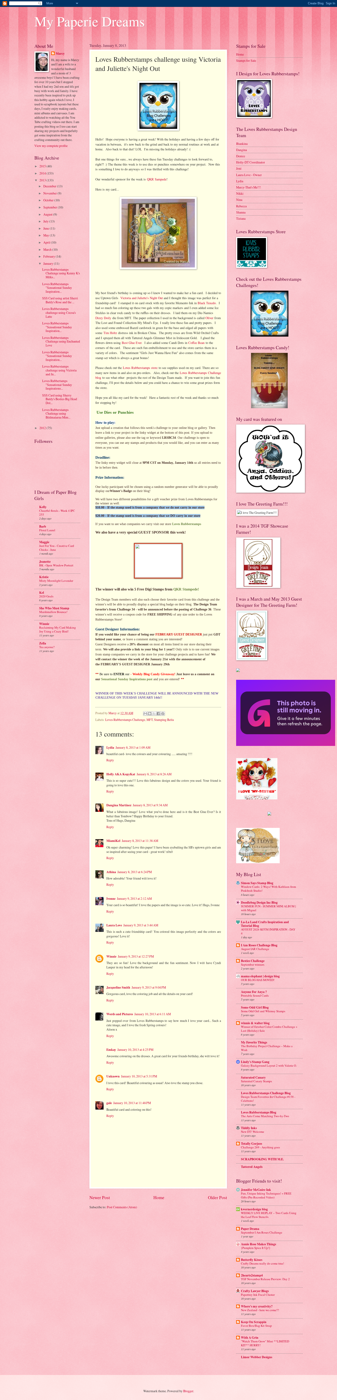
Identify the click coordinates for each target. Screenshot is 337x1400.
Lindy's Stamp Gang (255, 1062)
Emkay (111, 1049)
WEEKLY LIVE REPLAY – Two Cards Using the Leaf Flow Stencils (268, 1215)
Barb (42, 526)
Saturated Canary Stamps (256, 1081)
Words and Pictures (119, 1014)
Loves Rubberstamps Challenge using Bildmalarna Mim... (56, 413)
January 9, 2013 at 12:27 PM (136, 956)
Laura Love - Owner (249, 175)
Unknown (113, 1076)
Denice (240, 156)
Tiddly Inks (249, 1128)
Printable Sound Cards (255, 995)
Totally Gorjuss (251, 1143)
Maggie (44, 542)
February (49, 256)
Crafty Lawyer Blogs (255, 1291)
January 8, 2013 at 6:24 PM (134, 872)
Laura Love (114, 925)
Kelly (43, 507)
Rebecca (241, 206)
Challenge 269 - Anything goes (260, 1147)
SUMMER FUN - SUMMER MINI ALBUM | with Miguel (268, 908)
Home (158, 1197)
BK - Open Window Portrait (56, 565)
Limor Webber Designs (256, 1357)
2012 (43, 428)
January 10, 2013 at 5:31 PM (139, 1076)
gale (109, 1103)
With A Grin (249, 1337)
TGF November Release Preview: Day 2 (265, 1279)
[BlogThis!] (149, 713)
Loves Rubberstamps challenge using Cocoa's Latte (59, 312)
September (50, 207)
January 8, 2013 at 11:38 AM (140, 840)
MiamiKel (113, 840)
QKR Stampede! (186, 589)
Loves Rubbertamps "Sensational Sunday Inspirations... (57, 385)
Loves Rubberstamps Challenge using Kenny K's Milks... (61, 273)
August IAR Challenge (255, 949)
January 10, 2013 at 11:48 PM (132, 1103)
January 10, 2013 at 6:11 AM (152, 1014)
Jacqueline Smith (118, 987)
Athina (111, 872)
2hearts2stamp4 (252, 1275)
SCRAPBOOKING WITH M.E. (262, 1159)
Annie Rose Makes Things (258, 1244)
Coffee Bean (196, 342)
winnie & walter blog (255, 1023)
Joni (238, 168)
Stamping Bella (164, 719)
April (47, 242)
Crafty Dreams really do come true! (262, 1263)
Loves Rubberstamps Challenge (125, 719)
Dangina (241, 150)
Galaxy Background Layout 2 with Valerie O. (269, 1065)
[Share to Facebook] (158, 713)
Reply (110, 760)
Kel (41, 592)
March (47, 249)
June (46, 228)
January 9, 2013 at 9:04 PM (149, 987)
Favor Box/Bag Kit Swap (256, 1326)
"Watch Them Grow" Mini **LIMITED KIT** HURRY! (265, 1343)
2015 (43, 166)
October (48, 200)
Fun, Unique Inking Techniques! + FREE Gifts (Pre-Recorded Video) (266, 1195)
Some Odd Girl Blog (255, 1007)
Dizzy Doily (103, 318)
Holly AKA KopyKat (120, 774)
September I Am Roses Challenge (261, 1232)
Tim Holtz (110, 333)
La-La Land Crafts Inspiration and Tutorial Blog (265, 924)
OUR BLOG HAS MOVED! (257, 980)
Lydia (110, 747)
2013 (43, 180)
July (46, 221)
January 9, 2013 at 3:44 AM (140, 925)
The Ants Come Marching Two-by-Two (265, 1116)
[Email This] (145, 713)
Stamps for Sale (246, 60)
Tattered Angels (251, 1166)
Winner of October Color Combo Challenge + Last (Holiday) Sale (269, 1029)
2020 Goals (46, 596)
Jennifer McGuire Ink (256, 1189)
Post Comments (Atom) (122, 1207)
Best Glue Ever (131, 342)
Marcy (60, 53)
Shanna (241, 212)
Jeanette (45, 561)
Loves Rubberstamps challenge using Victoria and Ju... (59, 370)
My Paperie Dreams (89, 21)
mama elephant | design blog (260, 976)
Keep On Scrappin (253, 1322)
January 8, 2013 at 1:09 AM (133, 747)
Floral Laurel (47, 530)
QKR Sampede (156, 179)
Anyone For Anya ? (254, 992)
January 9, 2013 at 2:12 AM (134, 898)
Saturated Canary (253, 1077)
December (50, 186)
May (46, 235)
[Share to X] (154, 713)
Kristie (44, 577)
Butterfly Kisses (251, 1259)
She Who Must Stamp (54, 608)
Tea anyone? (47, 647)
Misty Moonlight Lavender (56, 581)
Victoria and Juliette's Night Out (141, 298)
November (50, 193)
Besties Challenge (253, 961)
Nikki (239, 193)
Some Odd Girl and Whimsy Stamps (263, 1011)
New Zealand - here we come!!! (260, 1310)
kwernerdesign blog (254, 1209)
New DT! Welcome (252, 1132)
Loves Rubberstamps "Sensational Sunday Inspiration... (57, 288)
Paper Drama (250, 1228)
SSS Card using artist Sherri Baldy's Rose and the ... (60, 300)
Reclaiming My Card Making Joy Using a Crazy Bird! (57, 629)
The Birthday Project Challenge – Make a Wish (267, 1048)
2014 (43, 173)
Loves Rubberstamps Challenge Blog (266, 1093)
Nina (239, 199)
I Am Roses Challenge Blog (259, 945)
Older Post (217, 1197)
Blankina (242, 143)
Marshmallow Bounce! (53, 612)
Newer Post (99, 1197)
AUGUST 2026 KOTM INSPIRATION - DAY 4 (268, 931)
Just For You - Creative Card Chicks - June (56, 548)
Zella (42, 643)
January (48, 263)
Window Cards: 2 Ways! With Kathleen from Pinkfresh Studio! (268, 889)
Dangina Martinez (118, 805)
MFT (149, 719)
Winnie (111, 956)
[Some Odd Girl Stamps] (269, 814)
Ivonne (111, 898)
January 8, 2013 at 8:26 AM (154, 774)
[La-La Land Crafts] (258, 862)
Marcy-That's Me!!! (248, 187)
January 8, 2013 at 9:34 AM (150, 805)
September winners (252, 964)
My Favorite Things (254, 1042)
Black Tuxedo (207, 303)
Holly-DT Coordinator (250, 162)
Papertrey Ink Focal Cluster (258, 1295)
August (48, 214)
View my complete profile (51, 145)
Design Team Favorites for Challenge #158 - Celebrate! (268, 1099)
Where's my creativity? (257, 1306)
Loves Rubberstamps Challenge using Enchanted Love (61, 341)
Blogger (188, 1391)
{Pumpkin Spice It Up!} (255, 1248)
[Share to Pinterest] (162, 713)
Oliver (209, 318)
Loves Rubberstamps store (140, 367)
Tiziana (241, 218)
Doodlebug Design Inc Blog (259, 902)
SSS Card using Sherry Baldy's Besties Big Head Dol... (59, 399)
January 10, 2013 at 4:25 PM (135, 1049)
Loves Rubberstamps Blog (258, 1112)
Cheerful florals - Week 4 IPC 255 (57, 513)
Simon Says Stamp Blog (257, 883)
